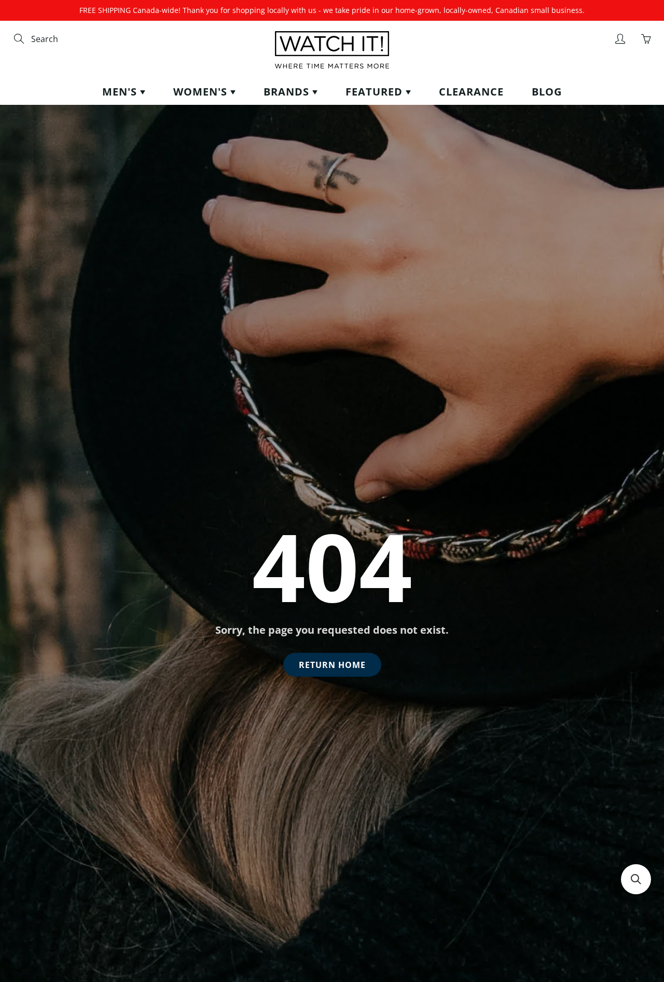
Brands (288, 92)
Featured (375, 92)
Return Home (332, 665)
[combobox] (75, 39)
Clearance (471, 92)
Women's (201, 92)
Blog (547, 92)
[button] (636, 879)
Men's (121, 92)
